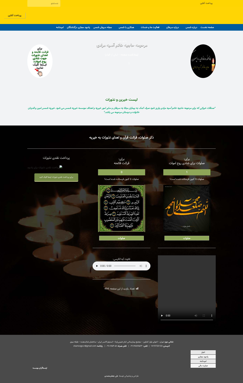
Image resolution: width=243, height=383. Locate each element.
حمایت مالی (203, 365)
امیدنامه (203, 361)
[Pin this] (114, 63)
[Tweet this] (129, 63)
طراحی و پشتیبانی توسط (121, 376)
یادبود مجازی (203, 356)
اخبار (203, 352)
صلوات (186, 238)
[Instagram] (67, 3)
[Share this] (136, 63)
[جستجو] (30, 3)
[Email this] (144, 63)
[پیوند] (40, 62)
